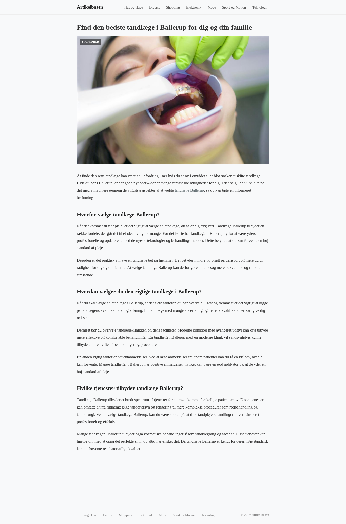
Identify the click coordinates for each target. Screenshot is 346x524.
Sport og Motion (234, 7)
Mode (212, 7)
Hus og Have (133, 7)
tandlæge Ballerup (189, 190)
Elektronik (193, 7)
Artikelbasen (90, 7)
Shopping (173, 7)
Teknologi (259, 7)
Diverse (154, 7)
